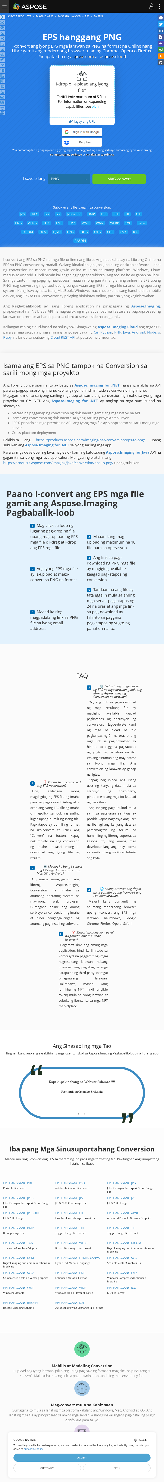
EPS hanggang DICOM (124, 1243)
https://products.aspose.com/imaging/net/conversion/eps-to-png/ (90, 439)
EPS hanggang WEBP (71, 1243)
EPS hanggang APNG (123, 1213)
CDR (110, 232)
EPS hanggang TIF (121, 1228)
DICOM (27, 232)
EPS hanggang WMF (18, 1288)
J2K (58, 214)
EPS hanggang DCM (18, 1258)
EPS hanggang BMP (18, 1228)
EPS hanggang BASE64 (20, 1303)
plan (95, 106)
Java (126, 332)
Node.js (153, 332)
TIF (127, 214)
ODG (84, 232)
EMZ (72, 223)
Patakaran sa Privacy (100, 154)
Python (106, 332)
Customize (47, 1468)
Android (138, 332)
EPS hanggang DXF (70, 1303)
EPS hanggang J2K (121, 1198)
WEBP (114, 223)
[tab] (78, 1112)
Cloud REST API (62, 337)
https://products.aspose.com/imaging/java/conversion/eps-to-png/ (58, 462)
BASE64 (80, 240)
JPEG (34, 214)
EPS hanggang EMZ (122, 1273)
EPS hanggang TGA (18, 1243)
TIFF (116, 214)
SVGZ (142, 223)
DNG (70, 232)
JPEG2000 (74, 214)
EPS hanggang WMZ (70, 1288)
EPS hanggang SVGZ (18, 1273)
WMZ (100, 223)
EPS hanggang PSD (70, 1183)
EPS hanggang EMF (70, 1273)
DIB (104, 214)
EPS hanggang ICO (121, 1288)
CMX (123, 232)
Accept (82, 1457)
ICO (135, 232)
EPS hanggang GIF (69, 1213)
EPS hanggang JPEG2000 (21, 1213)
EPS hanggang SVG (122, 1258)
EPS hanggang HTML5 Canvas (78, 1258)
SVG (128, 223)
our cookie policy (33, 1449)
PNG (55, 178)
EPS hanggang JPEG (18, 1198)
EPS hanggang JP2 (69, 1198)
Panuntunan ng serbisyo (66, 154)
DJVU (57, 232)
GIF (138, 214)
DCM (43, 232)
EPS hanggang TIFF (70, 1228)
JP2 (47, 214)
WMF (85, 223)
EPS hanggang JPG (121, 1183)
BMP (91, 214)
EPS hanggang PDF (17, 1183)
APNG (32, 223)
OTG (97, 232)
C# (96, 332)
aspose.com (82, 56)
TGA (46, 223)
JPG (22, 214)
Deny (117, 1468)
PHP (117, 332)
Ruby (7, 337)
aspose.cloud (113, 56)
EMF (59, 223)
